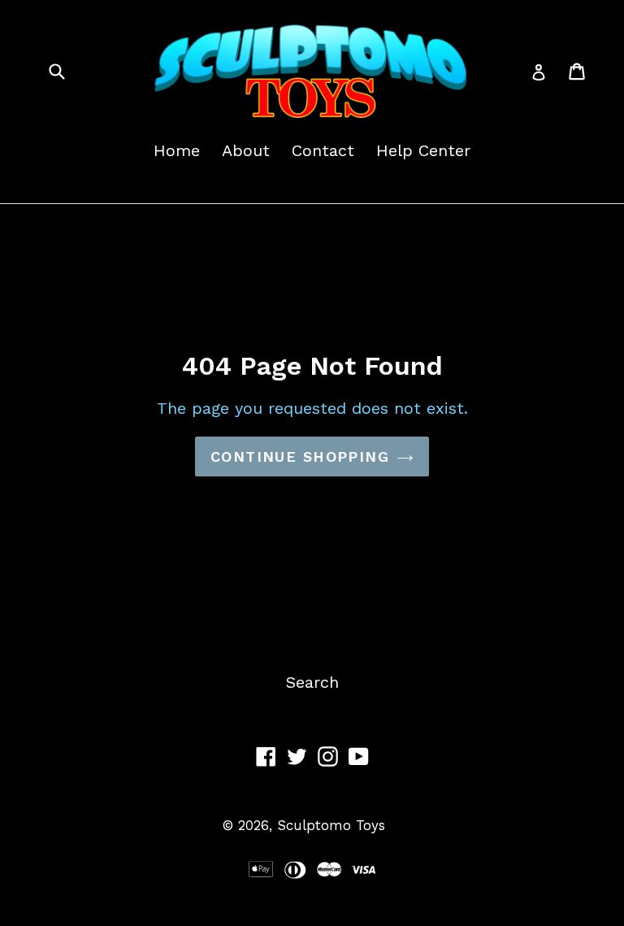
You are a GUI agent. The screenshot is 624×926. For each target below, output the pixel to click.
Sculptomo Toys (331, 825)
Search (312, 682)
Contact (323, 150)
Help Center (423, 150)
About (246, 150)
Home (177, 150)
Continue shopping (299, 456)
